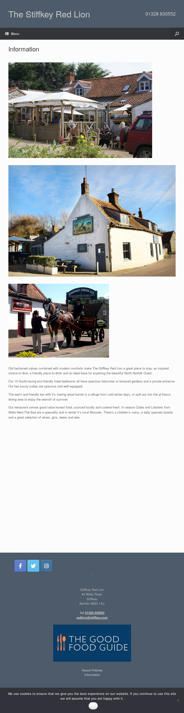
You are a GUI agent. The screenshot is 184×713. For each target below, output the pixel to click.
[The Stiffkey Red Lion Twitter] (33, 566)
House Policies (92, 670)
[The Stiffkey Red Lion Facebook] (20, 566)
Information (92, 674)
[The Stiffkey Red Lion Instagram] (46, 566)
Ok (93, 706)
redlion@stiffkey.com (92, 617)
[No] (178, 700)
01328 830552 (160, 13)
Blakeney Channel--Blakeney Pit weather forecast (92, 550)
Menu (15, 33)
